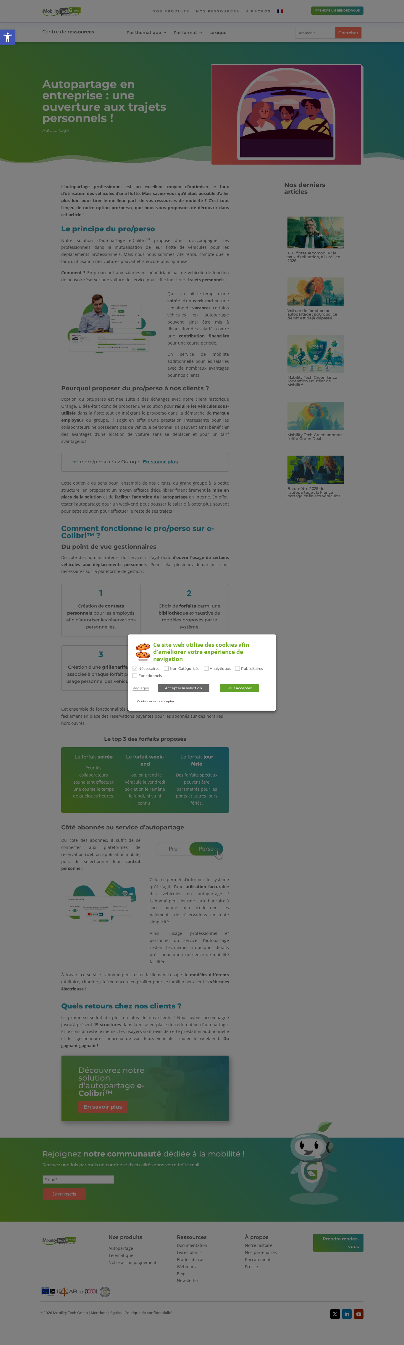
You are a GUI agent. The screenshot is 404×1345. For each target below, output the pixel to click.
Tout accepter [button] (239, 688)
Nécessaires (148, 669)
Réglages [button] (140, 688)
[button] (7, 37)
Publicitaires (252, 669)
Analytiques (220, 669)
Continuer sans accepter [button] (155, 701)
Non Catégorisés (184, 669)
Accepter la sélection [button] (183, 688)
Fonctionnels (150, 676)
